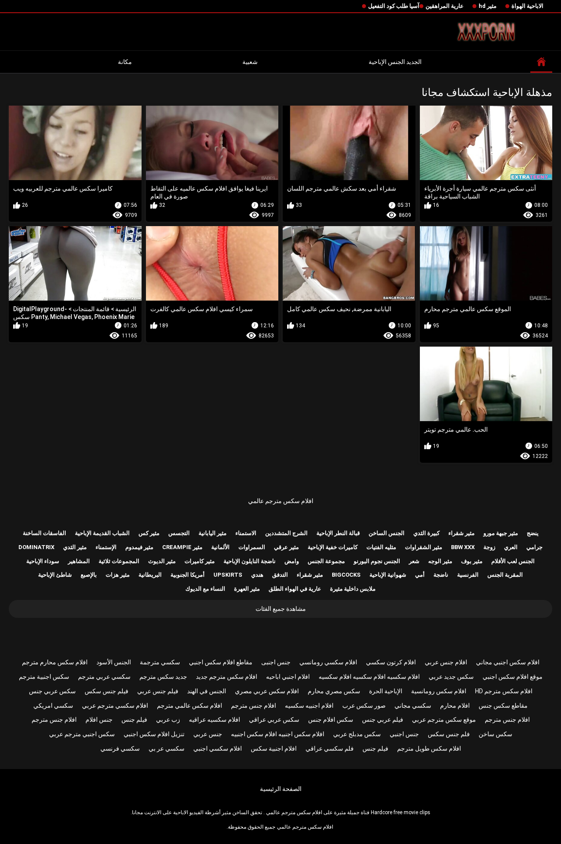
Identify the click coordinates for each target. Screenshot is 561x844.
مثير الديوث (162, 561)
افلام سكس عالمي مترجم (189, 705)
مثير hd (488, 6)
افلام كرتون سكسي (391, 662)
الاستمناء (245, 533)
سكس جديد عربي (451, 676)
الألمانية (220, 547)
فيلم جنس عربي (157, 691)
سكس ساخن (495, 734)
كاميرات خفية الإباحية (333, 547)
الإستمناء (106, 547)
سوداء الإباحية (42, 561)
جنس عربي (207, 734)
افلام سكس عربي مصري (267, 691)
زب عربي (168, 719)
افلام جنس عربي (446, 662)
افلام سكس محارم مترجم (55, 662)
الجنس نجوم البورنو (377, 561)
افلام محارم (455, 705)
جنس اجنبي (404, 734)
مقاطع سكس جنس (503, 705)
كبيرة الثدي (426, 533)
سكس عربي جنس (52, 691)
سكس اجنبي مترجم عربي (82, 734)
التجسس (179, 533)
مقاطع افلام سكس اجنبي (220, 662)
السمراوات (251, 547)
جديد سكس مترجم (163, 676)
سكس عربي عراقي (274, 719)
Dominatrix (36, 547)
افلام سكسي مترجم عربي (115, 705)
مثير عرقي (286, 547)
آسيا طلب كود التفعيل (393, 6)
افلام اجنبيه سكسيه (309, 705)
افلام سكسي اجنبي (217, 748)
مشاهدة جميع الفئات (281, 608)
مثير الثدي (75, 547)
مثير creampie (182, 547)
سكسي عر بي (167, 748)
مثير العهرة (247, 588)
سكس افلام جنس (330, 719)
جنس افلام (99, 719)
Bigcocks (346, 574)
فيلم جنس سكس (106, 691)
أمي (420, 574)
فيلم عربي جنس (382, 719)
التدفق (280, 574)
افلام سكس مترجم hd (504, 691)
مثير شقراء (461, 533)
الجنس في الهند (206, 691)
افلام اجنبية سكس (274, 748)
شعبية (250, 61)
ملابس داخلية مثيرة (353, 588)
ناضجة (440, 574)
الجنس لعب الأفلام (513, 561)
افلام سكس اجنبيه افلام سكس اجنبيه (277, 734)
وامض (291, 561)
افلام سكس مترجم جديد (226, 676)
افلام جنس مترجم (253, 705)
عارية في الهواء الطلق (295, 588)
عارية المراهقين (445, 6)
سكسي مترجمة (160, 662)
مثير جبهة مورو (500, 533)
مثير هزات (118, 574)
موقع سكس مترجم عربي (444, 719)
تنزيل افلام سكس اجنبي (154, 734)
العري (511, 547)
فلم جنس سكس (449, 734)
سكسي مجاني (412, 705)
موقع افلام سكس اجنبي (513, 676)
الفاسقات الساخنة (44, 533)
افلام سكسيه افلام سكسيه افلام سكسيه (369, 676)
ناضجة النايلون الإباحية (250, 561)
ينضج (533, 533)
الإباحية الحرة (385, 691)
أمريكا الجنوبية (187, 574)
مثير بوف (472, 561)
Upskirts (227, 574)
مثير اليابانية (213, 533)
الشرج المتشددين (286, 533)
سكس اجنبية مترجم (44, 676)
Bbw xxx (463, 547)
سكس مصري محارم (334, 691)
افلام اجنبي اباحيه (288, 676)
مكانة (125, 61)
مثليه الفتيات (381, 547)
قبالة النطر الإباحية (338, 533)
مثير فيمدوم (139, 547)
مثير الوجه (440, 561)
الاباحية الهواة (527, 6)
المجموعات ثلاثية (119, 561)
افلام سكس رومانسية (438, 691)
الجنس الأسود (113, 662)
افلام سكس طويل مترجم (429, 748)
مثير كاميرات (200, 561)
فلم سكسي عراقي (329, 748)
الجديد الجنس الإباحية (395, 61)
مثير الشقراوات (423, 547)
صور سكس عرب (364, 705)
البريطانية (150, 574)
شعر (414, 561)
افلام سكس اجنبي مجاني (508, 662)
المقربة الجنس (505, 574)
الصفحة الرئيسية (281, 788)
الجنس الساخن (387, 533)
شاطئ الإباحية (55, 574)
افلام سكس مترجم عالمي (280, 500)
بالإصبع (89, 574)
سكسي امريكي (53, 705)
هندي (257, 574)
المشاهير (79, 561)
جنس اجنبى (276, 662)
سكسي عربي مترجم (104, 676)
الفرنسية (468, 574)
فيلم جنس (134, 719)
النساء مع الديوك (205, 588)
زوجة (489, 547)
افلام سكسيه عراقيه (214, 719)
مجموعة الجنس (326, 561)
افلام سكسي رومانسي (328, 662)
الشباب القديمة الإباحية (102, 533)
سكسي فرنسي (120, 748)
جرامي (534, 547)
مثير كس (149, 533)
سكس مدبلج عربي (357, 734)
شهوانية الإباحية (387, 574)
